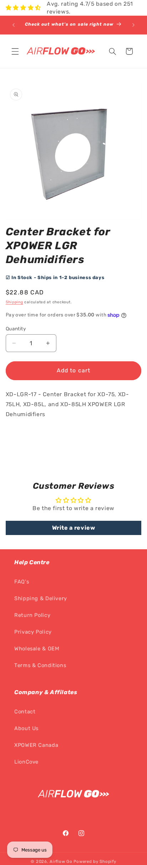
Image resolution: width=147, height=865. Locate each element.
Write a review (73, 527)
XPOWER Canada (36, 745)
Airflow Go (61, 861)
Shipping (14, 302)
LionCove (26, 762)
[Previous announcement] (13, 25)
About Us (26, 728)
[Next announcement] (133, 25)
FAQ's (21, 581)
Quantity (16, 328)
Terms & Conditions (40, 665)
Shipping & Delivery (40, 598)
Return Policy (32, 615)
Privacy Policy (33, 632)
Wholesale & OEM (36, 648)
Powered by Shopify (95, 861)
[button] (15, 51)
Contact (24, 711)
